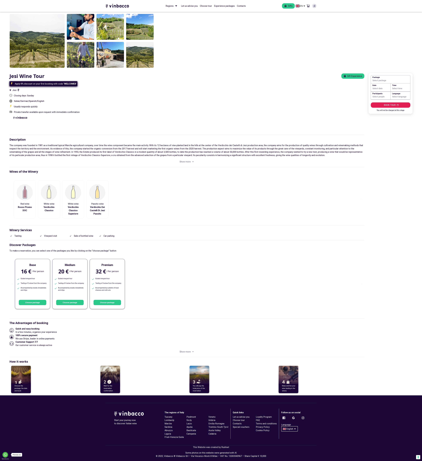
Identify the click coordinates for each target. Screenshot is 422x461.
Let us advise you (189, 6)
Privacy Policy (263, 427)
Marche (168, 423)
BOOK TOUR (390, 105)
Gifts (290, 6)
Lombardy (169, 420)
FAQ (258, 420)
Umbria (211, 420)
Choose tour (206, 6)
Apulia (189, 427)
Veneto (212, 417)
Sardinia (168, 427)
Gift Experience (354, 76)
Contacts (241, 6)
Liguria (168, 433)
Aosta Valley (214, 430)
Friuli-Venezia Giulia (174, 437)
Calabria (212, 433)
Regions (170, 6)
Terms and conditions (266, 423)
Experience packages (224, 6)
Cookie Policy (262, 430)
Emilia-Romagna (216, 423)
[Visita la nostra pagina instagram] (303, 417)
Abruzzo (169, 430)
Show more (185, 161)
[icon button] (176, 6)
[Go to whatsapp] (5, 454)
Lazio (189, 423)
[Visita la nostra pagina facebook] (283, 417)
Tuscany (168, 417)
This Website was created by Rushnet (211, 447)
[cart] (308, 6)
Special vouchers (241, 427)
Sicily (189, 420)
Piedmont (191, 417)
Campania (191, 433)
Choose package (32, 302)
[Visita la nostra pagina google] (293, 417)
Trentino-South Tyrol (218, 427)
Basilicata (191, 430)
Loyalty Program (264, 417)
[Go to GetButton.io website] (5, 458)
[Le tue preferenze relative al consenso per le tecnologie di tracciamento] (418, 457)
